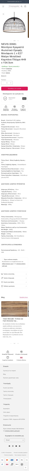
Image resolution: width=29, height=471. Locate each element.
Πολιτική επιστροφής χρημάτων (21, 452)
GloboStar (9, 68)
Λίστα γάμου (6, 412)
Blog (4, 374)
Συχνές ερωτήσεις (8, 387)
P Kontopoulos (8, 452)
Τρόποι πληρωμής (8, 395)
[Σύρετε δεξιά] (18, 40)
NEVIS (8, 73)
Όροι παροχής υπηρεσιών (20, 455)
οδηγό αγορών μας (7, 263)
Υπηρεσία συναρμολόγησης (10, 415)
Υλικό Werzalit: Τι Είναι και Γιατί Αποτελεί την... (13, 320)
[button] (3, 6)
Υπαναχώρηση (7, 398)
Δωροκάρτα (6, 408)
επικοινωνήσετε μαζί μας (12, 430)
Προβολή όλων (24, 297)
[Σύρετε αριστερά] (11, 40)
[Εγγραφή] (23, 440)
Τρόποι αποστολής (8, 391)
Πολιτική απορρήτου (8, 455)
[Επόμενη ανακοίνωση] (26, 1)
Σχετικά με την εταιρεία (9, 370)
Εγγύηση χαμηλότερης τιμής (11, 377)
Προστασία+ (12, 97)
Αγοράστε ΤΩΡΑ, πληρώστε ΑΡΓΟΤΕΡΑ (14, 419)
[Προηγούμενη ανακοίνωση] (3, 1)
